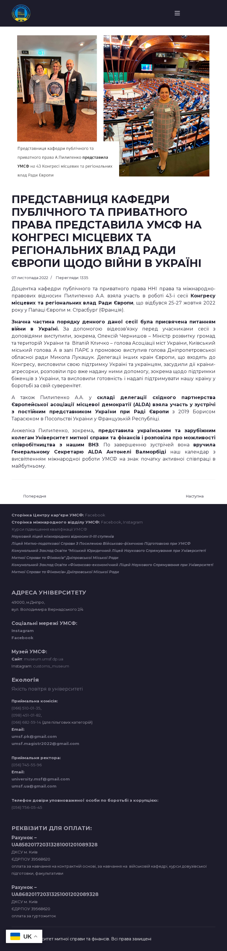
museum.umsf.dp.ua (43, 659)
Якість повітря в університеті (47, 689)
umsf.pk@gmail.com (34, 736)
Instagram (133, 522)
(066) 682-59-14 (26, 722)
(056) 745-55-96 (27, 764)
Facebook (95, 515)
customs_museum (51, 666)
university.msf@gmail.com (41, 779)
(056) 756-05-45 (27, 807)
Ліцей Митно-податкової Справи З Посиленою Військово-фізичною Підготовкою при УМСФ (101, 543)
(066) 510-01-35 (26, 708)
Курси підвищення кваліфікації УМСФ (49, 529)
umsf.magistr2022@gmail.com (45, 743)
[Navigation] (177, 13)
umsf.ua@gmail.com (34, 786)
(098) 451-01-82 (26, 715)
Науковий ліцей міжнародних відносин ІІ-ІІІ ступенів (63, 536)
